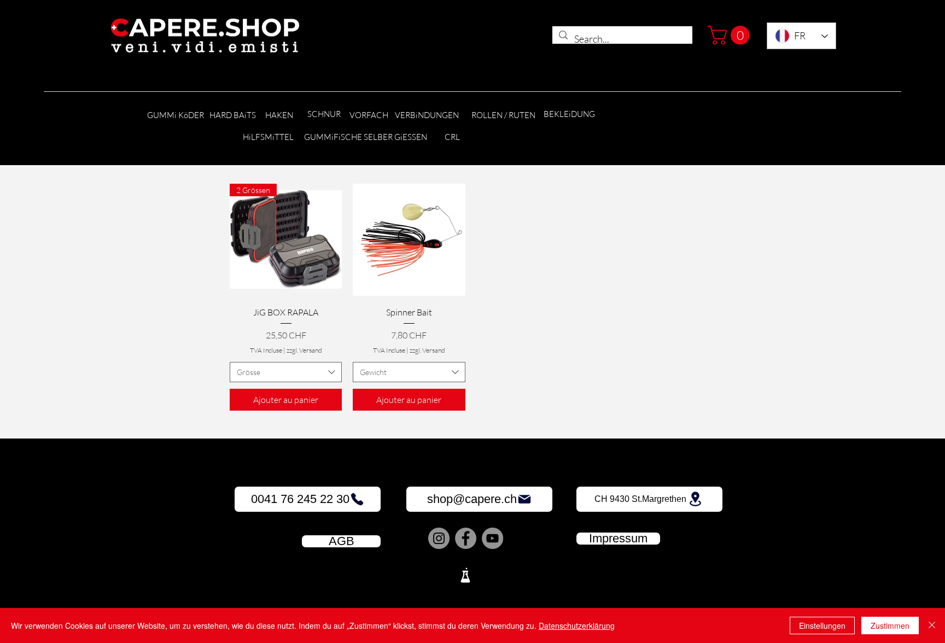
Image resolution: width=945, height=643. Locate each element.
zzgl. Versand (304, 350)
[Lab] (465, 575)
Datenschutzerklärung (577, 625)
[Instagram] (439, 538)
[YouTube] (492, 538)
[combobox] (286, 372)
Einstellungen (822, 625)
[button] (731, 35)
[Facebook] (465, 538)
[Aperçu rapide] (409, 240)
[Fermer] (931, 625)
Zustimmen (890, 625)
